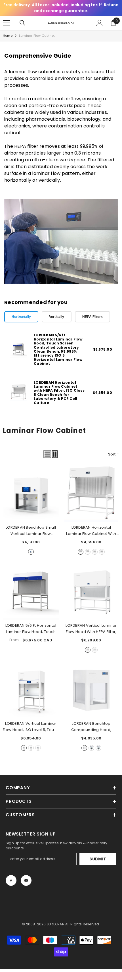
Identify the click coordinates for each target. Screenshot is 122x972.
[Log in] (99, 23)
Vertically (56, 317)
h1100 (80, 552)
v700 (91, 748)
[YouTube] (26, 880)
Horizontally (21, 317)
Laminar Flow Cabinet (37, 35)
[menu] (6, 22)
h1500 (88, 552)
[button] (47, 454)
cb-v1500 (38, 748)
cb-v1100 (24, 748)
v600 (31, 552)
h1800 (102, 552)
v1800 (95, 650)
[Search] (22, 22)
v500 (84, 748)
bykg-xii (98, 748)
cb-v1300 (31, 748)
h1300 (95, 552)
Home (7, 35)
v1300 (88, 650)
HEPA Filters (92, 317)
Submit (97, 859)
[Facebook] (11, 880)
